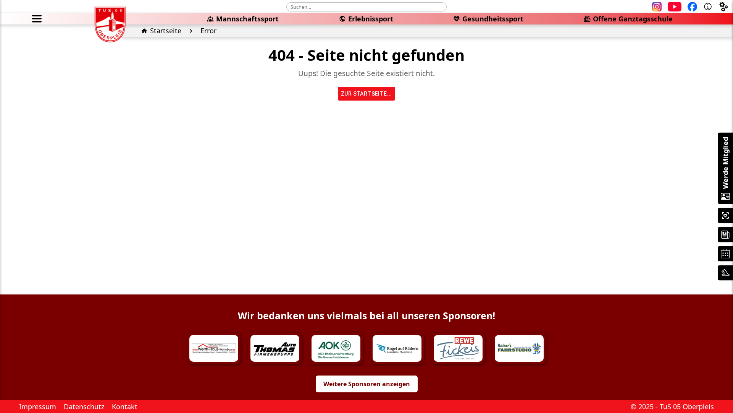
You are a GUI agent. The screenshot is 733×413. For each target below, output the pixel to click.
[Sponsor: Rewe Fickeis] (458, 348)
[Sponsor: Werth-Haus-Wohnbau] (214, 348)
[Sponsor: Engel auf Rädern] (397, 348)
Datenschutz (84, 406)
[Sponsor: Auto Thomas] (275, 348)
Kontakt (124, 406)
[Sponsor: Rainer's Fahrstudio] (519, 348)
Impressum (37, 406)
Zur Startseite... (366, 94)
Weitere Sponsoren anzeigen (366, 384)
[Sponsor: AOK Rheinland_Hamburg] (336, 348)
